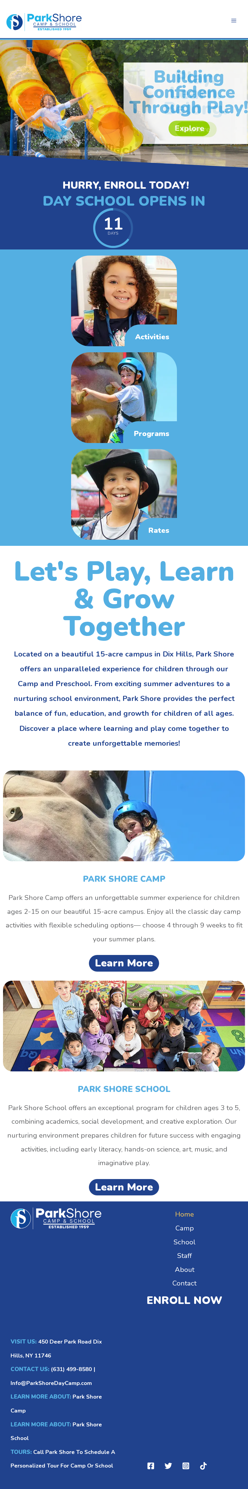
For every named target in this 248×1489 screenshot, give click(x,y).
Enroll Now (184, 1300)
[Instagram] (186, 1466)
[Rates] (124, 494)
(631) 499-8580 (71, 1369)
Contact (184, 1283)
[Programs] (124, 397)
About (184, 1269)
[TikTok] (203, 1466)
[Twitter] (168, 1466)
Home (184, 1214)
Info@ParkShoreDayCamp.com (51, 1383)
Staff (184, 1255)
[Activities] (124, 300)
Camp (184, 1228)
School (185, 1242)
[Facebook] (150, 1466)
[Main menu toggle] (234, 20)
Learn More (124, 963)
